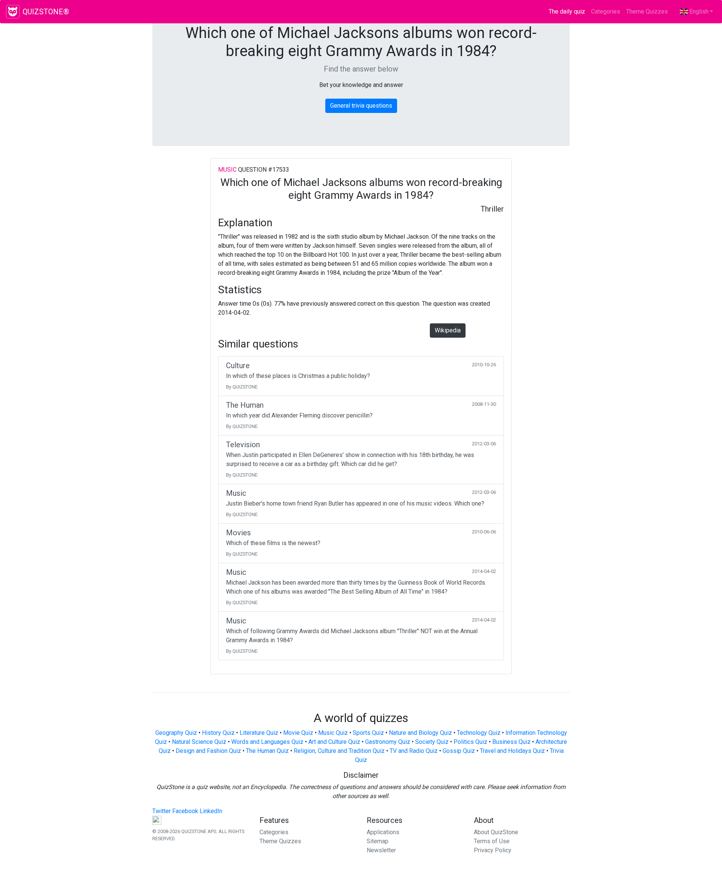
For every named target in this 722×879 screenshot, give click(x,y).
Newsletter (381, 850)
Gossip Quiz (459, 750)
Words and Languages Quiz (267, 741)
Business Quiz (511, 741)
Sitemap (377, 841)
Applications (383, 832)
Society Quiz (432, 741)
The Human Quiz (267, 750)
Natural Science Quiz (199, 741)
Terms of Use (492, 841)
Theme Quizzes (647, 11)
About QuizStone (496, 832)
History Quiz (218, 732)
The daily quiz (568, 11)
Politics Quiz (470, 741)
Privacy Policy (492, 850)
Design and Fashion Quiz (208, 750)
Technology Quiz (479, 732)
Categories (605, 11)
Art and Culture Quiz (334, 741)
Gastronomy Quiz (387, 741)
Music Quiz (333, 732)
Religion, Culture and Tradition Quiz (339, 750)
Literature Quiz (259, 732)
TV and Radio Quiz (414, 750)
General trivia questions (361, 105)
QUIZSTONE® (46, 11)
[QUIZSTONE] (13, 11)
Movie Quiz (298, 732)
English (698, 11)
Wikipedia (448, 330)
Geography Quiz (176, 732)
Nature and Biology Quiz (420, 732)
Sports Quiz (368, 732)
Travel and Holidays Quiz (512, 750)
